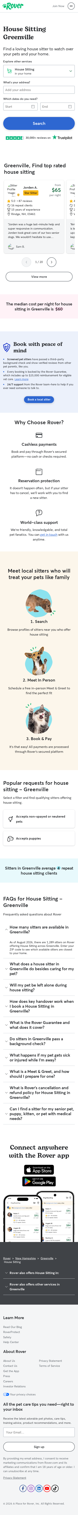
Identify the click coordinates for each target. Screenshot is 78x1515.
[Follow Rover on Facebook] (23, 1488)
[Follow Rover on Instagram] (31, 1488)
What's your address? (16, 82)
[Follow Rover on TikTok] (55, 1488)
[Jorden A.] (34, 216)
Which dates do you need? (20, 99)
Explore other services (17, 61)
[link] (39, 123)
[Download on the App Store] (39, 1170)
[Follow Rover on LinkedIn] (39, 1488)
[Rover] (12, 6)
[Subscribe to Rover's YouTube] (47, 1488)
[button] (71, 6)
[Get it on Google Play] (39, 1181)
